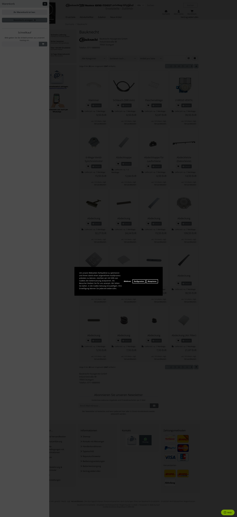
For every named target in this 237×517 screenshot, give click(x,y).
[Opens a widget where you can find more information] (228, 513)
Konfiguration (139, 281)
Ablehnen (127, 281)
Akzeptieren (152, 281)
